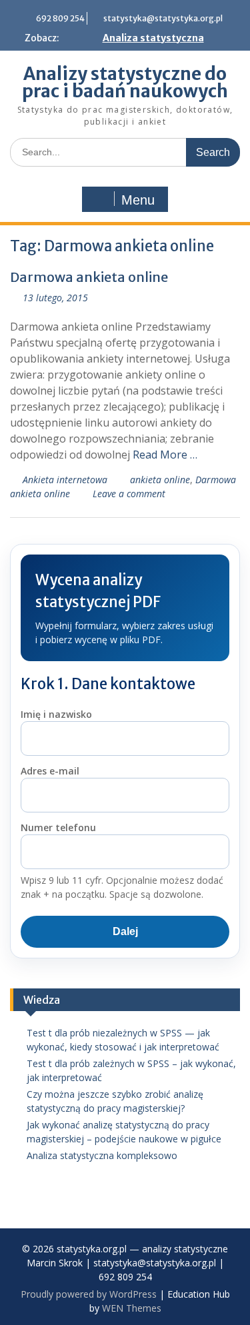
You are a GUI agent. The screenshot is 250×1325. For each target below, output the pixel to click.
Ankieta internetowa (65, 479)
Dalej (125, 931)
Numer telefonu (58, 827)
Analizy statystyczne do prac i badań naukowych (125, 82)
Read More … (165, 454)
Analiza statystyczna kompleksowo (102, 1155)
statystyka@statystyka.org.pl (163, 18)
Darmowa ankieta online (89, 277)
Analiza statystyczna (153, 38)
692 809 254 (60, 18)
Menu (138, 200)
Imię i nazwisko (56, 714)
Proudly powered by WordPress (89, 1294)
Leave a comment (129, 493)
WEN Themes (131, 1308)
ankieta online (160, 479)
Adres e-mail (50, 770)
